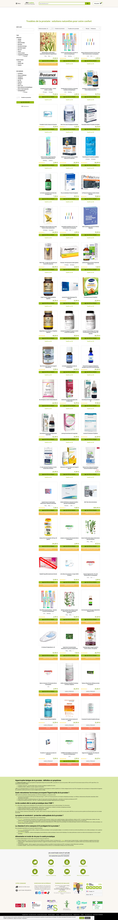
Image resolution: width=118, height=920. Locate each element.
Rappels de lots (76, 914)
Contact (57, 914)
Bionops (19, 83)
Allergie (19, 39)
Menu (19, 3)
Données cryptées (34, 875)
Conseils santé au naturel (42, 914)
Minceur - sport (69, 6)
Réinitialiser (26, 106)
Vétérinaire (87, 6)
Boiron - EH (20, 85)
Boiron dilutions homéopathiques (25, 87)
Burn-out (20, 49)
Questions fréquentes (83, 866)
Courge (19, 61)
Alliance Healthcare (22, 75)
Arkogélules (20, 78)
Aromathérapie (40, 6)
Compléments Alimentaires (19, 6)
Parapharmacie (56, 6)
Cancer (19, 51)
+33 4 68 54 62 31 (62, 891)
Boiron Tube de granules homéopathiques (23, 89)
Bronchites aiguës (22, 48)
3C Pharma (20, 73)
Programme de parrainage (51, 875)
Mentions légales (51, 914)
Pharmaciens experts (67, 866)
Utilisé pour (18, 37)
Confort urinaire (21, 53)
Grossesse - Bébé (75, 6)
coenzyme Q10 (22, 832)
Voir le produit (69, 691)
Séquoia (19, 65)
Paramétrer (87, 918)
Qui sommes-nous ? (89, 914)
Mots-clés (19, 27)
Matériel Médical (81, 6)
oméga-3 (63, 840)
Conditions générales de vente (66, 914)
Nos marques (19, 71)
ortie (16, 805)
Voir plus (25, 56)
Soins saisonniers (63, 6)
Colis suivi (35, 866)
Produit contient (19, 59)
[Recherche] (87, 3)
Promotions (99, 6)
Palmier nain (20, 63)
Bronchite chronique (22, 46)
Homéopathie (33, 6)
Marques (93, 6)
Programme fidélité (67, 875)
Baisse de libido (21, 42)
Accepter (82, 918)
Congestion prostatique (23, 54)
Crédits (82, 914)
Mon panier (96, 3)
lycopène (21, 819)
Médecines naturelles (26, 6)
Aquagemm (20, 77)
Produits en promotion (26, 97)
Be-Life (19, 80)
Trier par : (88, 28)
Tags (17, 35)
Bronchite (20, 44)
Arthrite (19, 41)
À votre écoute (51, 866)
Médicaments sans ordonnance (83, 875)
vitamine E (21, 830)
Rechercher (26, 102)
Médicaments (48, 6)
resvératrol (21, 821)
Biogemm (20, 82)
